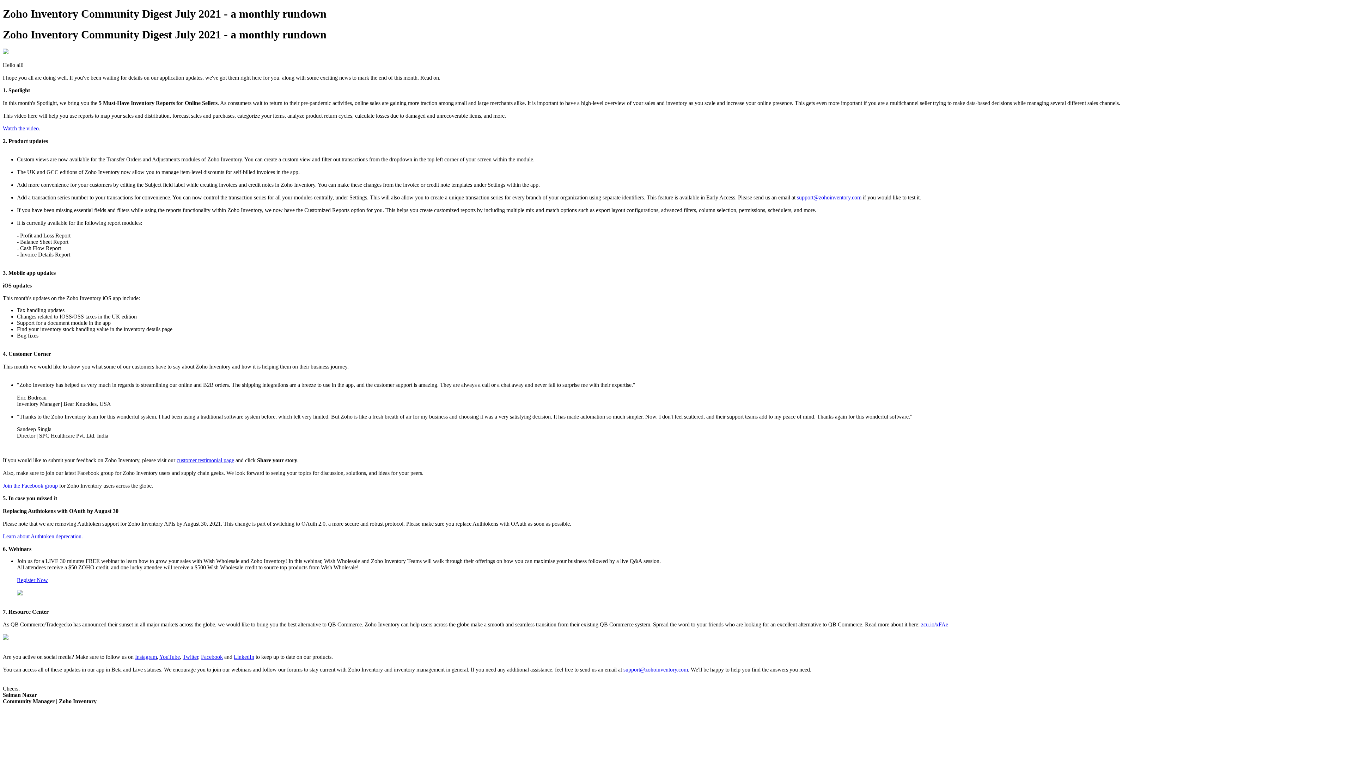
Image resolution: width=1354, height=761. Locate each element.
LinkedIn (244, 657)
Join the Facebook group (30, 486)
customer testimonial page (205, 460)
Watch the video (21, 128)
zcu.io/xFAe (934, 624)
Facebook (212, 657)
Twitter (190, 657)
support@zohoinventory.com (829, 197)
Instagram (146, 657)
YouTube (169, 657)
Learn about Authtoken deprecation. (43, 536)
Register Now (32, 580)
